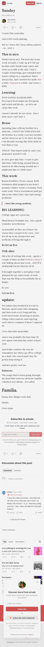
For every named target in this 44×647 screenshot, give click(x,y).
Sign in (39, 3)
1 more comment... (9, 530)
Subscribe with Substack (23, 618)
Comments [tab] (7, 470)
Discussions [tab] (19, 542)
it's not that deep (10, 562)
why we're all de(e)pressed (12, 566)
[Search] (39, 541)
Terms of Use (33, 440)
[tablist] (12, 470)
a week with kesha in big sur (13, 551)
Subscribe (30, 3)
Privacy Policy (29, 628)
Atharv (9, 492)
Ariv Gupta (11, 20)
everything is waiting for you (16, 548)
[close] (37, 582)
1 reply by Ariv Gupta (17, 519)
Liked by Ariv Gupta (16, 495)
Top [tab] (4, 542)
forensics (6, 577)
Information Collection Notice (26, 442)
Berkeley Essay (32, 259)
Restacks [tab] (17, 470)
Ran (39, 79)
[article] (22, 552)
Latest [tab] (10, 542)
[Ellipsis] (41, 492)
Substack (10, 642)
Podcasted (15, 83)
